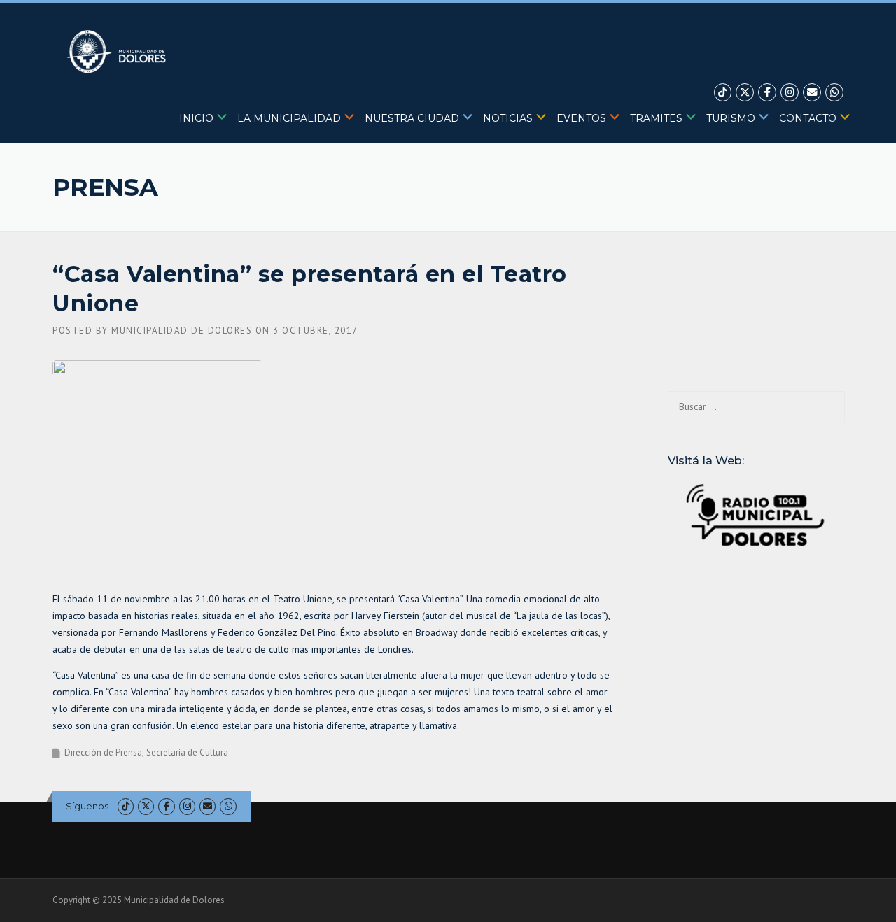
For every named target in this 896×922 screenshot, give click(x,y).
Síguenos (87, 805)
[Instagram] (789, 92)
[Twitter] (745, 92)
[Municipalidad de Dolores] (119, 51)
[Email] (812, 92)
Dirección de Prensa (103, 752)
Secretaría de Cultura (187, 752)
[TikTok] (723, 92)
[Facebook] (767, 92)
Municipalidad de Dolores (181, 330)
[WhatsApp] (834, 92)
